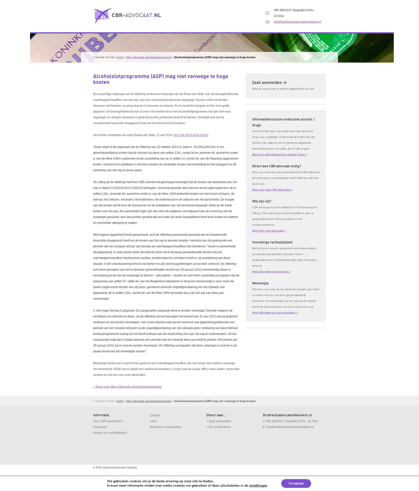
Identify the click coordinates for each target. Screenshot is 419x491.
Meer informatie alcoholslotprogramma (148, 57)
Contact (155, 415)
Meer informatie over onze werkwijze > (275, 312)
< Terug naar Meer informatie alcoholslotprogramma (127, 386)
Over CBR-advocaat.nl (108, 421)
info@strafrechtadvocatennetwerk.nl (297, 22)
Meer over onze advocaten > (269, 230)
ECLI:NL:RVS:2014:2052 (190, 135)
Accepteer (296, 483)
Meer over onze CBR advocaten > (272, 189)
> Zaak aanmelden (218, 421)
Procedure (100, 427)
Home (119, 57)
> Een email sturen (218, 427)
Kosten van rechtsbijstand (110, 433)
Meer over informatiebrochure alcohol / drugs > (279, 154)
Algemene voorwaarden (165, 427)
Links (153, 421)
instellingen (258, 485)
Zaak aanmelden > (269, 82)
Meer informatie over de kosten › (271, 271)
